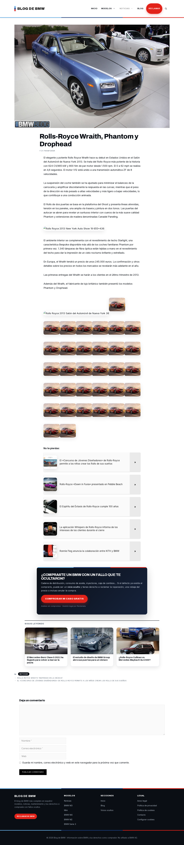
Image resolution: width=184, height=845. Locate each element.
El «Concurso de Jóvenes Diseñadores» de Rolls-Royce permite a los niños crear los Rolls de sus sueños (72, 680)
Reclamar (154, 9)
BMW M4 (68, 815)
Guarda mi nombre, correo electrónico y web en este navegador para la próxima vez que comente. (75, 762)
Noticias (125, 9)
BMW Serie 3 (70, 824)
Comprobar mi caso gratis (64, 598)
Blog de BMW (31, 8)
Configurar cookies (146, 819)
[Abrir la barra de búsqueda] (166, 9)
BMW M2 (68, 819)
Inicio (94, 9)
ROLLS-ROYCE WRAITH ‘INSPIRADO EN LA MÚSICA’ (40, 678)
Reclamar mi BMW (25, 816)
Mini (66, 810)
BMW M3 (68, 805)
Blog (140, 9)
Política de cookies (146, 810)
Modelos (106, 9)
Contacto (141, 815)
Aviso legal (142, 801)
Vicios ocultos (107, 810)
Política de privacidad (147, 805)
